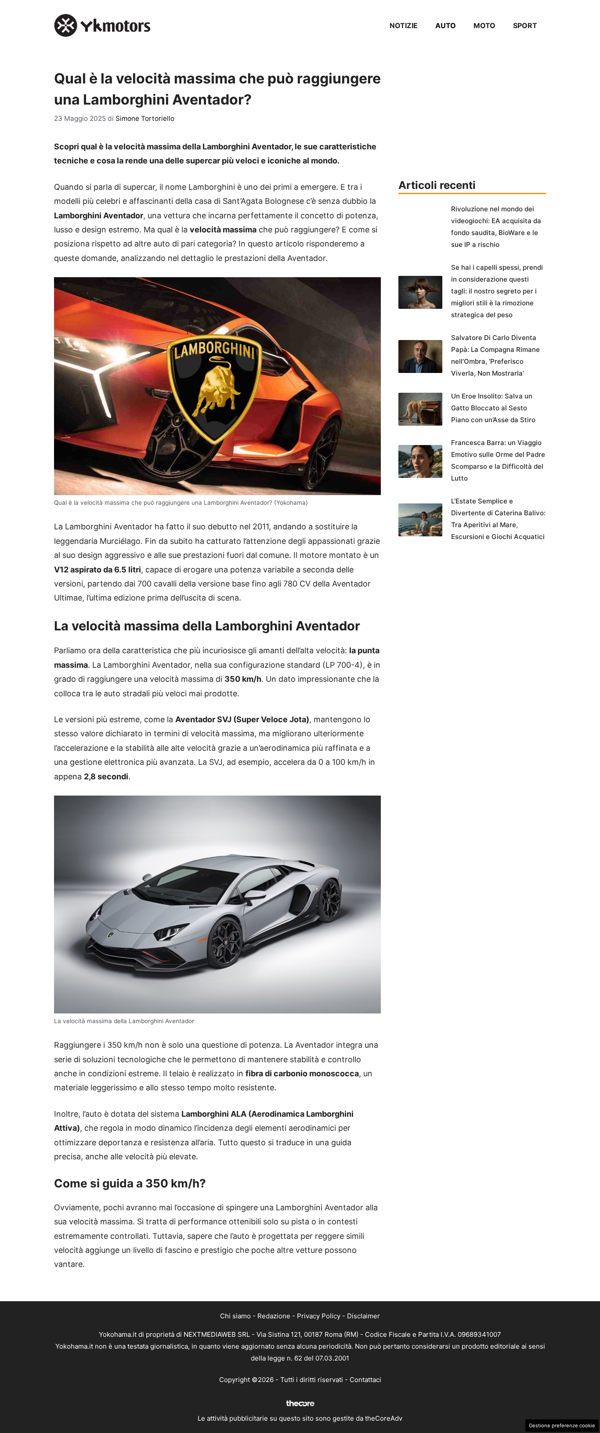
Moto (484, 25)
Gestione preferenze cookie (562, 1425)
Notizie (404, 25)
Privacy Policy (318, 1316)
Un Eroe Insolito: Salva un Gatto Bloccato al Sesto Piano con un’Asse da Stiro (493, 408)
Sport (525, 25)
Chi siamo (235, 1316)
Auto (445, 25)
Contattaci (365, 1379)
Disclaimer (363, 1316)
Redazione (273, 1316)
